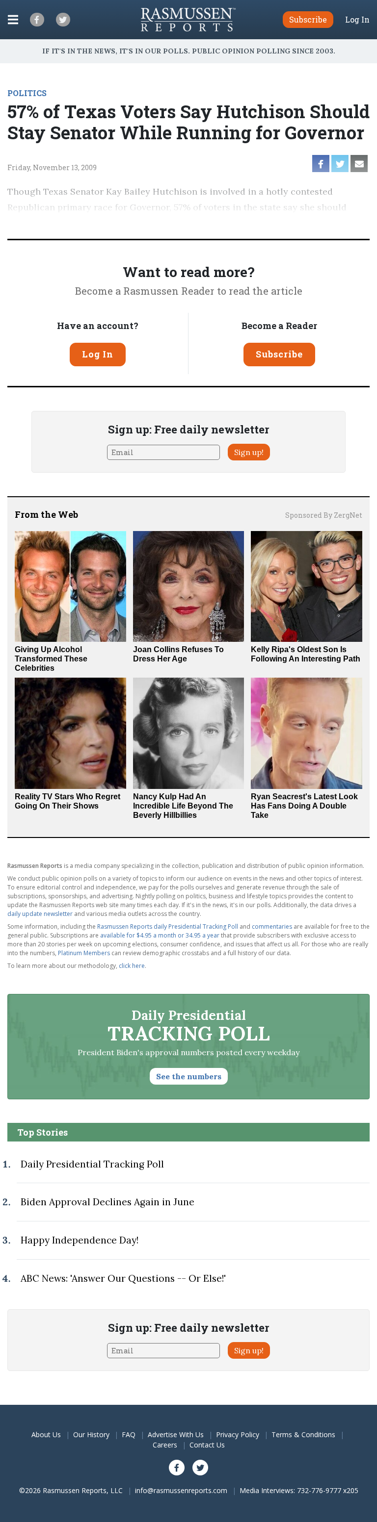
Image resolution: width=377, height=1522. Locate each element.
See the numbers (188, 1076)
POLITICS (27, 93)
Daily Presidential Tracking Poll (92, 1164)
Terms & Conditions (303, 1434)
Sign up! (249, 452)
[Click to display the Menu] (13, 19)
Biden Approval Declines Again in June (107, 1202)
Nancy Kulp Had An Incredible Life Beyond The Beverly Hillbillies (183, 805)
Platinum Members (84, 953)
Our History (91, 1434)
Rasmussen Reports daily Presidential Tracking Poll (167, 926)
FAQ (128, 1434)
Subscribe (279, 354)
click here (132, 966)
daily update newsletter (40, 914)
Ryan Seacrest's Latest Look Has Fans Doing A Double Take (304, 805)
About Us (46, 1434)
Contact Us (207, 1444)
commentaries (272, 926)
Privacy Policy (237, 1434)
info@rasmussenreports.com (181, 1490)
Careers (165, 1444)
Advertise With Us (176, 1434)
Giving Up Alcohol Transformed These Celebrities (51, 658)
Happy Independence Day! (79, 1240)
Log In (357, 20)
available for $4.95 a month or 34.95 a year (159, 935)
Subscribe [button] (308, 19)
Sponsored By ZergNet (323, 515)
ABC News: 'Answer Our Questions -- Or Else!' (123, 1278)
